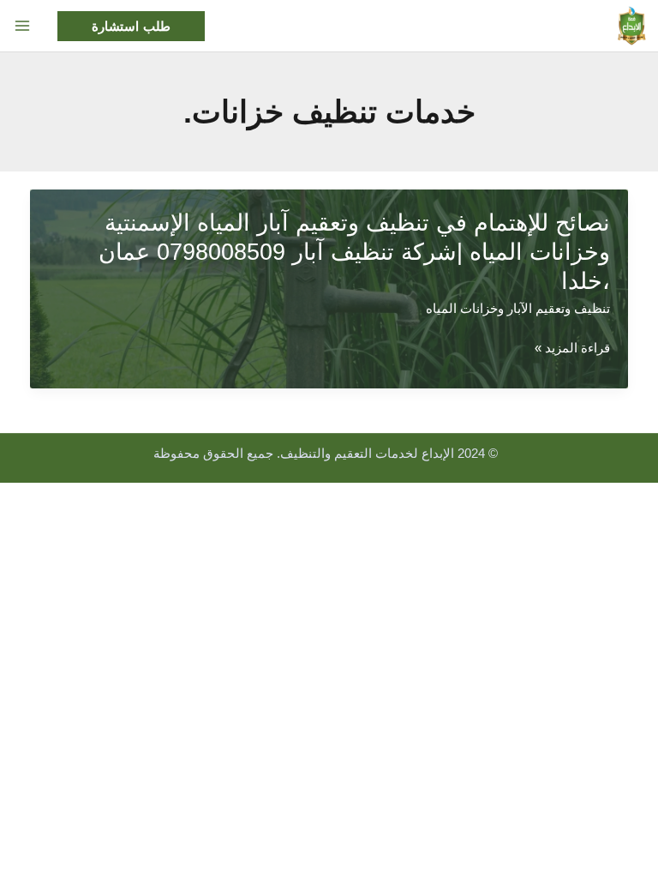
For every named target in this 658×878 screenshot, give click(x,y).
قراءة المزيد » (572, 350)
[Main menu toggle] (22, 26)
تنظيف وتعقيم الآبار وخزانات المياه (518, 309)
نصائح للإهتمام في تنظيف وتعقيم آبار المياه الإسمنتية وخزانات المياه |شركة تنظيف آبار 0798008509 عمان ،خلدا (354, 251)
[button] (131, 26)
